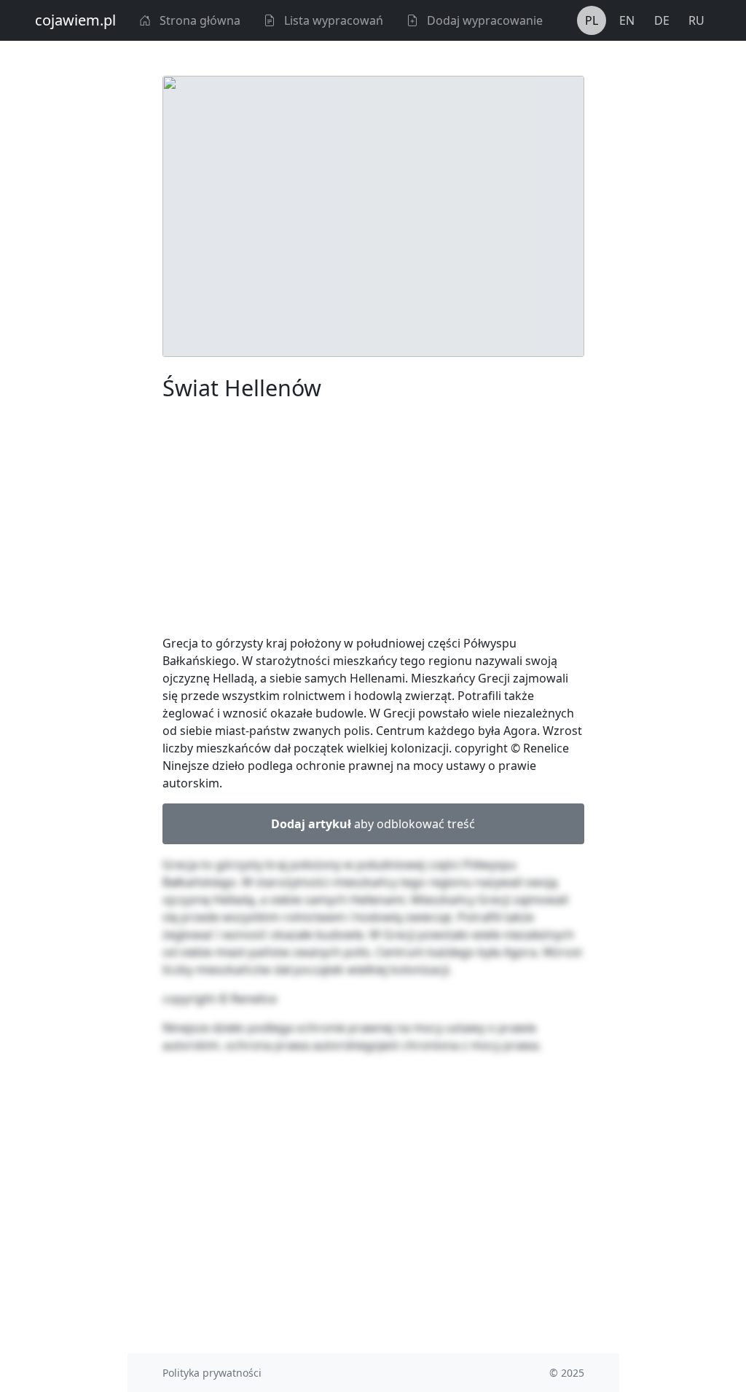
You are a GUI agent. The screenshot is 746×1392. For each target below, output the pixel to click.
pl (591, 20)
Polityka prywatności (212, 1373)
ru (696, 20)
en (627, 20)
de (662, 20)
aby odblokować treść (373, 824)
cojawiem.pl (75, 20)
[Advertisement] (373, 521)
